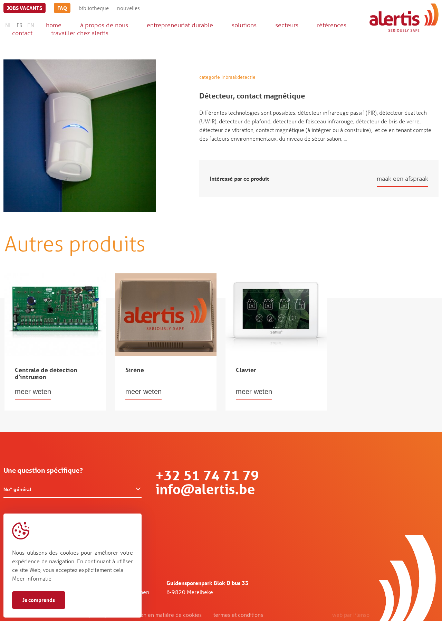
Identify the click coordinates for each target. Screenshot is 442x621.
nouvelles (128, 7)
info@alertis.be (205, 489)
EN (30, 25)
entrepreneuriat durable (180, 25)
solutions (244, 25)
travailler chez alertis (79, 33)
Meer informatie (31, 578)
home (53, 25)
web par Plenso (350, 615)
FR (19, 25)
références (331, 25)
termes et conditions (238, 614)
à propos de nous (104, 25)
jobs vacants (24, 7)
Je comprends (38, 599)
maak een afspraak (402, 178)
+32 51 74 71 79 (207, 475)
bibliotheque (94, 7)
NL (8, 25)
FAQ (62, 7)
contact (22, 33)
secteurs (286, 25)
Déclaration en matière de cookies (160, 614)
